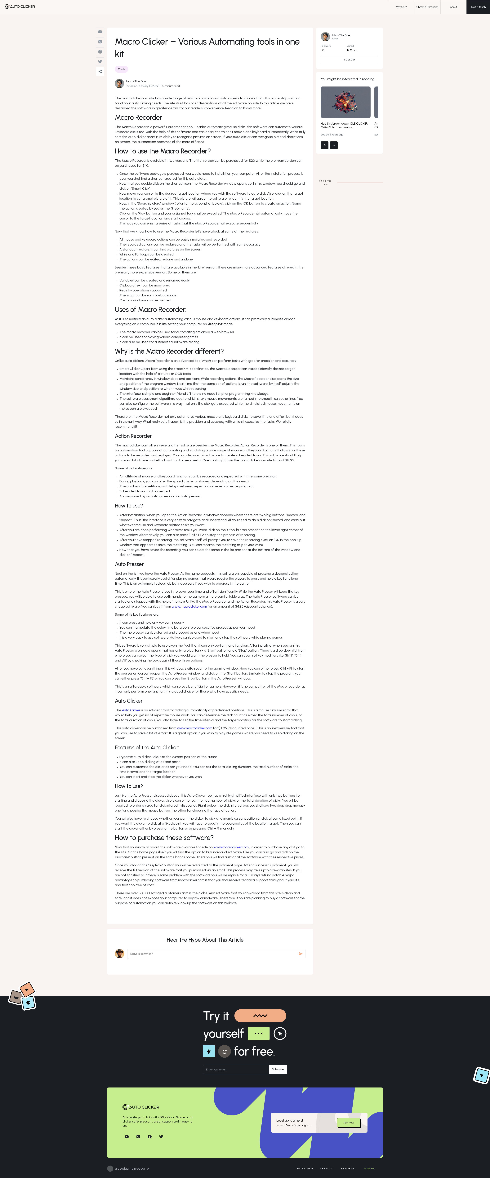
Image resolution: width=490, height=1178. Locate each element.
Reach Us (348, 1168)
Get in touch (478, 7)
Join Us (369, 1168)
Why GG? (401, 7)
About (453, 7)
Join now (348, 1122)
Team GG (326, 1168)
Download (305, 1168)
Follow (349, 59)
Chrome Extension (427, 7)
